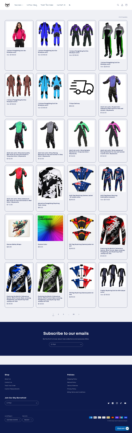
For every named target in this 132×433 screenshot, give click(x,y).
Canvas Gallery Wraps (14, 244)
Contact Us (8, 382)
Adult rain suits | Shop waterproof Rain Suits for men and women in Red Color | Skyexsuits (19, 200)
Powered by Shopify (122, 420)
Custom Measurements (12, 389)
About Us (8, 379)
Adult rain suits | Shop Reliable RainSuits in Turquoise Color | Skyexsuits (79, 152)
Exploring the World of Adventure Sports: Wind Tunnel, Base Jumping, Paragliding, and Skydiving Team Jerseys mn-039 (50, 299)
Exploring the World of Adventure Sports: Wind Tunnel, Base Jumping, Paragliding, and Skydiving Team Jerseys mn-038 (19, 299)
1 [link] (53, 314)
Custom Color (42, 244)
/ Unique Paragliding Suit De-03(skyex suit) (16, 51)
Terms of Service (72, 385)
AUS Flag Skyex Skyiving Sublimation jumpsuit (108, 196)
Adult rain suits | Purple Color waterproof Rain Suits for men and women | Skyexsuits (111, 108)
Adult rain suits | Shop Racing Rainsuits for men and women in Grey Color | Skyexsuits (50, 154)
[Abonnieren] (81, 344)
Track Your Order (10, 385)
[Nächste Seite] (79, 314)
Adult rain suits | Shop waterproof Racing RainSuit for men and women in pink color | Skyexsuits (112, 152)
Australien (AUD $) (12, 419)
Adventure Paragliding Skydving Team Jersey (49, 204)
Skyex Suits (114, 420)
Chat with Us (122, 428)
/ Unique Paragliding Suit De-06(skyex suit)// (79, 51)
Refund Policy (71, 382)
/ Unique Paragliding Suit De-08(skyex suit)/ (110, 63)
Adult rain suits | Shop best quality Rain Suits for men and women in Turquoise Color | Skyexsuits (18, 154)
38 (73, 314)
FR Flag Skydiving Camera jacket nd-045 (81, 293)
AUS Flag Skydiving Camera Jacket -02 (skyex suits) (81, 196)
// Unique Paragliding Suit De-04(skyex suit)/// (17, 100)
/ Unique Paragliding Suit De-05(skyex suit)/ (47, 51)
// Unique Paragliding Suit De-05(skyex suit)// (48, 104)
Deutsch (26, 419)
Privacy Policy (71, 389)
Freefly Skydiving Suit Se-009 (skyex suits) (112, 291)
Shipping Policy (72, 379)
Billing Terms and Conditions (76, 392)
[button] (118, 5)
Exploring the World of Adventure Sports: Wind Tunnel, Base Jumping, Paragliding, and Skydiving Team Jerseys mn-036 (112, 251)
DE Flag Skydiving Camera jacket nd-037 (81, 245)
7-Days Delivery (74, 103)
